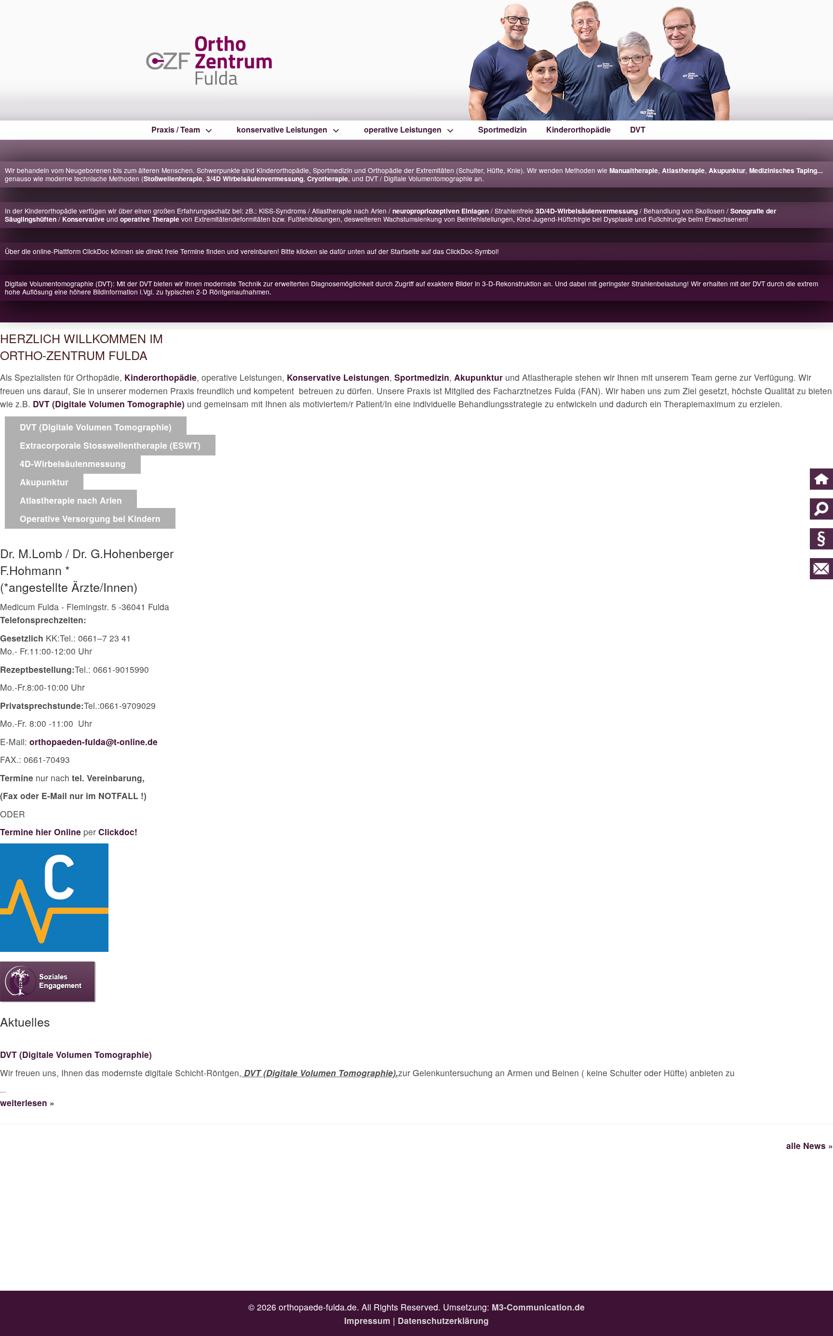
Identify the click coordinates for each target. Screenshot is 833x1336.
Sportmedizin (502, 129)
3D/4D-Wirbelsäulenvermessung (587, 210)
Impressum (367, 1320)
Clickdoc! (117, 832)
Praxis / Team (175, 129)
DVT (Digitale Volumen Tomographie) (109, 404)
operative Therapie (149, 219)
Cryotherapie (327, 178)
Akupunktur (727, 170)
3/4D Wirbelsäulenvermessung (254, 178)
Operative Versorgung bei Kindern (90, 518)
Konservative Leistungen (338, 377)
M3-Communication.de (538, 1307)
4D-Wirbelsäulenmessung (73, 463)
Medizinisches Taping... (786, 170)
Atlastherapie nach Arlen (71, 500)
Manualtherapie (633, 170)
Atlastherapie (683, 170)
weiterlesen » (27, 1102)
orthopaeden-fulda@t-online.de (93, 741)
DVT (637, 129)
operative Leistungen (403, 129)
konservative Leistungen (282, 129)
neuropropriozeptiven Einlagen (440, 210)
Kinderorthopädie (578, 129)
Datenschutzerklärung (443, 1320)
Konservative (83, 219)
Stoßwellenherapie (173, 178)
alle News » (809, 1145)
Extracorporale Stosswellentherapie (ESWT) (110, 445)
